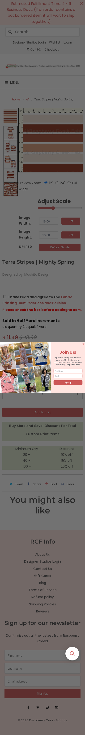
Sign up (68, 382)
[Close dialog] (83, 343)
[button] (72, 653)
